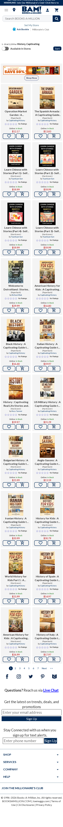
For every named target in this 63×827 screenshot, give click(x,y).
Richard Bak (17, 295)
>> (51, 668)
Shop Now (31, 78)
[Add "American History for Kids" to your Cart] (54, 310)
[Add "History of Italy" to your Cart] (54, 659)
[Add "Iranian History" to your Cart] (22, 543)
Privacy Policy (44, 804)
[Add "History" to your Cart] (22, 427)
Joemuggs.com (41, 801)
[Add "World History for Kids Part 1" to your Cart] (22, 601)
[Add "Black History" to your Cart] (22, 368)
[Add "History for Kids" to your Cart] (54, 543)
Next (44, 668)
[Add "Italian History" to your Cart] (54, 368)
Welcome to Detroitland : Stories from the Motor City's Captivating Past (16, 287)
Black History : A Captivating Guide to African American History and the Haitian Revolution (15, 345)
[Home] (31, 10)
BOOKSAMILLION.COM (16, 801)
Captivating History (17, 120)
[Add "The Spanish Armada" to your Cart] (54, 136)
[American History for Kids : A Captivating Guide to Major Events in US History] (47, 272)
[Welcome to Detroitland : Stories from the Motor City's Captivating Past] (15, 272)
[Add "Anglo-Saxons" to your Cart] (54, 485)
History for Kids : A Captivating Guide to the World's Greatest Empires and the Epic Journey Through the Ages (47, 520)
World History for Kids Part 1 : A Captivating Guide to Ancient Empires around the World (15, 578)
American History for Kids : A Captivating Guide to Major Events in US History (47, 287)
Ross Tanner (17, 411)
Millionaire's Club (40, 29)
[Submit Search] (57, 18)
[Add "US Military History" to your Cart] (54, 427)
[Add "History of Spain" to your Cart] (54, 601)
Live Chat (51, 690)
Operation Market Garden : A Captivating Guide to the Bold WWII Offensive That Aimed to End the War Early (16, 113)
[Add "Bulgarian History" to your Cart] (22, 485)
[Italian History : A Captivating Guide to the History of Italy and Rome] (47, 330)
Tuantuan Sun (17, 178)
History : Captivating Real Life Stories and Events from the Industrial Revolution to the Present (15, 403)
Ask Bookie (23, 29)
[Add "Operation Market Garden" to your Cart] (22, 136)
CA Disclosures (25, 804)
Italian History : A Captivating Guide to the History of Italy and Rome (47, 345)
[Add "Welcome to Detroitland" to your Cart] (22, 310)
